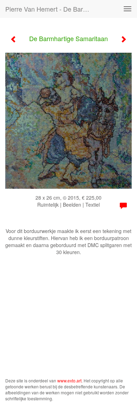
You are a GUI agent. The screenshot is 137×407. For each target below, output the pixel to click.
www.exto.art (69, 380)
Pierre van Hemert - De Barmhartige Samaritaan (52, 8)
